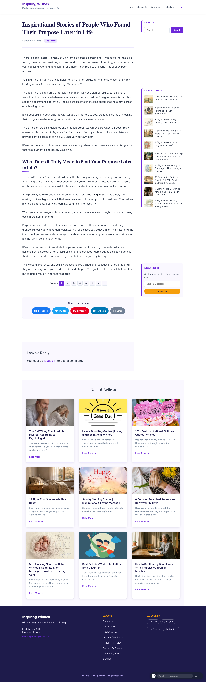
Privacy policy (110, 632)
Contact (107, 659)
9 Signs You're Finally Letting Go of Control (165, 121)
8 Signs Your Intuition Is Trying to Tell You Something (167, 110)
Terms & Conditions (113, 637)
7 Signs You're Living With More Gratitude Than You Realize (168, 133)
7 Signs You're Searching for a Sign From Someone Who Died (167, 192)
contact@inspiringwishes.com (35, 636)
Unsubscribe (109, 626)
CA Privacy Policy (112, 653)
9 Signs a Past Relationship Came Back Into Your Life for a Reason (169, 156)
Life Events (141, 7)
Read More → (36, 456)
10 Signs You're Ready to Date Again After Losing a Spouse (168, 168)
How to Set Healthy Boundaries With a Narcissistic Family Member (154, 568)
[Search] (181, 7)
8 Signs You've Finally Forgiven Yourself (166, 144)
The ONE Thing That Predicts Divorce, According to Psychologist (46, 435)
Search (176, 30)
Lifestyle (170, 7)
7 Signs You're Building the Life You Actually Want (168, 98)
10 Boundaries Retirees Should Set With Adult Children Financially (166, 180)
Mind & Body (171, 629)
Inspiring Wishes (35, 4)
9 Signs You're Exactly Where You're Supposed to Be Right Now (168, 203)
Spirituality (156, 7)
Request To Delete (112, 648)
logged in (50, 360)
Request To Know (112, 642)
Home (130, 7)
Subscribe (162, 291)
